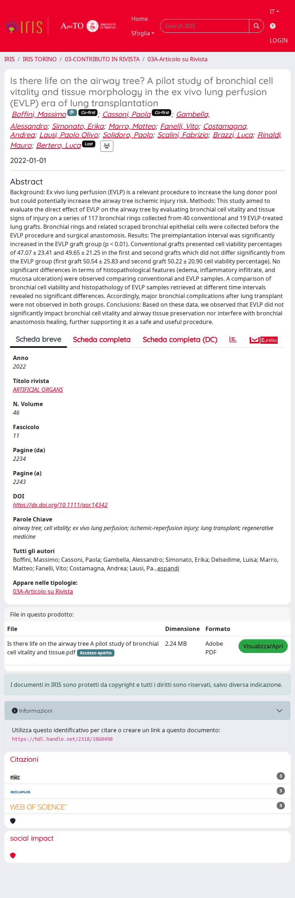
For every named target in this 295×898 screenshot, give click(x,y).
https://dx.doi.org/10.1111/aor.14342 (60, 505)
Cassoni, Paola (126, 114)
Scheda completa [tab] (102, 339)
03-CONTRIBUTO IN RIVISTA (102, 59)
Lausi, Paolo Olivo (68, 134)
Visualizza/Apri (263, 646)
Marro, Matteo (131, 125)
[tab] (233, 339)
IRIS (9, 59)
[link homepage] (26, 26)
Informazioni (35, 710)
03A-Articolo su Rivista (178, 59)
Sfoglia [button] (140, 33)
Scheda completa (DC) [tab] (180, 339)
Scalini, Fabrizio (182, 134)
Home (139, 19)
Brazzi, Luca (233, 134)
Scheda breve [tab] (38, 338)
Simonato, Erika (78, 125)
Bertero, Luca (58, 145)
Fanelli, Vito (179, 125)
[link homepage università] (88, 26)
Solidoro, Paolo (128, 134)
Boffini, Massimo (39, 114)
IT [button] (272, 11)
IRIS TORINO (40, 59)
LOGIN (279, 40)
